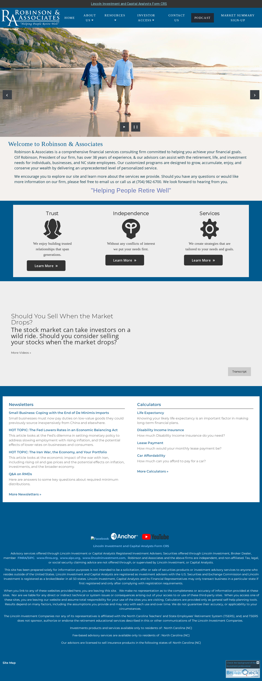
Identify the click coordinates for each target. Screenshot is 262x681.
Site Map (9, 663)
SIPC (31, 558)
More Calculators (152, 471)
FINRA (22, 558)
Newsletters (21, 404)
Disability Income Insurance (160, 430)
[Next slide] (254, 94)
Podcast (202, 17)
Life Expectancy (150, 413)
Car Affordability (151, 456)
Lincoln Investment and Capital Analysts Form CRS (129, 4)
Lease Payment (150, 443)
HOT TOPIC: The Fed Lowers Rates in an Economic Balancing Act (63, 430)
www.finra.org (47, 558)
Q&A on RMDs (20, 474)
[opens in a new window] (100, 538)
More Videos (21, 352)
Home (69, 17)
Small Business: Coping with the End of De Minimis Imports (59, 413)
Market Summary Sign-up (238, 18)
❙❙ (136, 127)
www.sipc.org (70, 558)
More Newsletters (25, 494)
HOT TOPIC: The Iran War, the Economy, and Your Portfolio (58, 452)
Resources (115, 15)
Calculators (149, 404)
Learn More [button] (44, 266)
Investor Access (146, 18)
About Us (90, 18)
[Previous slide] (7, 94)
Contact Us (176, 18)
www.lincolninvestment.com (103, 558)
